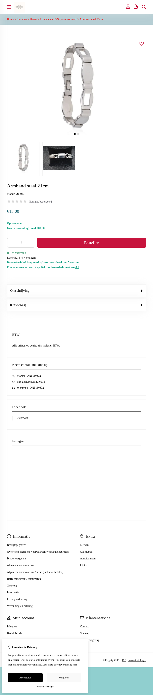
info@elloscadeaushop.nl (31, 381)
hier (75, 664)
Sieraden (22, 19)
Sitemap (84, 633)
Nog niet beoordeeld (40, 201)
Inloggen (12, 626)
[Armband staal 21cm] (76, 136)
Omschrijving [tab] (19, 290)
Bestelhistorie (14, 633)
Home (10, 19)
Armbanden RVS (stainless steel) (58, 19)
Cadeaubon (86, 551)
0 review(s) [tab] (18, 305)
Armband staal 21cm (91, 19)
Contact (84, 626)
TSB (124, 660)
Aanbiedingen (88, 558)
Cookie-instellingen (137, 660)
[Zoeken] (144, 7)
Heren (33, 19)
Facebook (22, 417)
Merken (84, 544)
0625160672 (34, 375)
